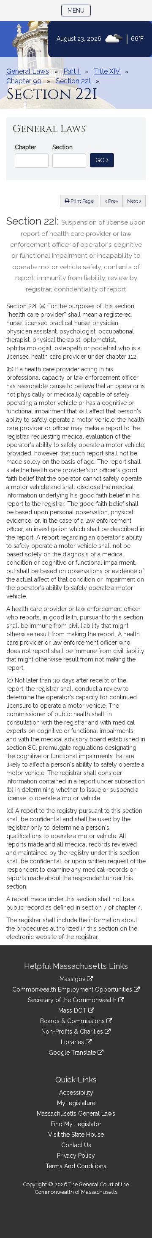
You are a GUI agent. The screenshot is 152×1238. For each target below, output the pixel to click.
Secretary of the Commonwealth (73, 1000)
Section (62, 147)
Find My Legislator (76, 1124)
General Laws (27, 71)
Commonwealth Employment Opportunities (73, 989)
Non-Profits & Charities (73, 1031)
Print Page (81, 201)
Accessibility (76, 1092)
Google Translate (73, 1052)
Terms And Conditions (76, 1166)
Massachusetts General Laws (76, 1113)
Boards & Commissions (73, 1021)
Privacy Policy (76, 1155)
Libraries (73, 1042)
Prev (115, 201)
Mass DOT (73, 1010)
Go (104, 160)
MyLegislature (76, 1103)
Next (133, 201)
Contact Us (76, 1145)
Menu (79, 10)
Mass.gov (73, 979)
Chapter (25, 147)
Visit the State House (76, 1134)
